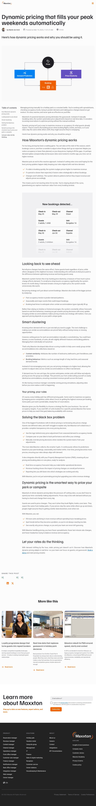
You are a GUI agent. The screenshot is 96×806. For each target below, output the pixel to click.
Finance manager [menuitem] (8, 761)
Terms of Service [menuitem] (73, 795)
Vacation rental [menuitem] (31, 741)
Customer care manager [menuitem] (11, 758)
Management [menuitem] (30, 748)
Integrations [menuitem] (53, 748)
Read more (9, 667)
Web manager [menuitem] (7, 774)
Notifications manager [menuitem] (10, 764)
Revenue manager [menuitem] (9, 741)
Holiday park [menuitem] (30, 738)
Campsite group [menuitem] (31, 744)
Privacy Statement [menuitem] (60, 795)
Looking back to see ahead (9, 117)
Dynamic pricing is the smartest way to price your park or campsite (9, 130)
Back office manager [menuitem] (9, 768)
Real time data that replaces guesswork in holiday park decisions (45, 646)
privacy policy (64, 702)
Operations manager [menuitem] (9, 751)
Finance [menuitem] (28, 754)
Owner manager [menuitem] (8, 777)
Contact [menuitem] (51, 744)
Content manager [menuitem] (8, 744)
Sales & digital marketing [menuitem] (34, 758)
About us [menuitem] (52, 738)
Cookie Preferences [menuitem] (87, 795)
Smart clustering (7, 120)
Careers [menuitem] (52, 741)
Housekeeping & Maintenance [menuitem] (36, 771)
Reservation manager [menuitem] (10, 738)
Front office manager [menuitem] (9, 754)
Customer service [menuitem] (32, 764)
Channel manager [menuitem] (8, 748)
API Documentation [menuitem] (55, 751)
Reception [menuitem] (29, 761)
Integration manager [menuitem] (9, 771)
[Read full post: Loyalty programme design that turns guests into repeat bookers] (17, 624)
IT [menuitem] (27, 751)
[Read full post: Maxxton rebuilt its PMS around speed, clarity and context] (79, 624)
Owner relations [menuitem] (31, 768)
